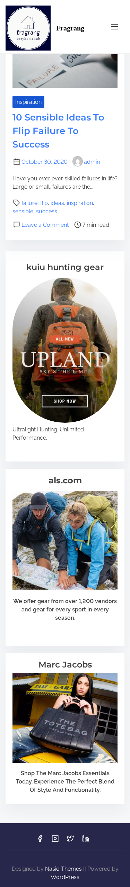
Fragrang (70, 28)
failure (29, 203)
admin (92, 162)
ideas (57, 203)
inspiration (80, 203)
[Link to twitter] (70, 840)
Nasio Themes (64, 869)
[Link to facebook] (39, 840)
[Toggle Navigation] (114, 26)
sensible (22, 211)
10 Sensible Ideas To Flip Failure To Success (58, 131)
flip (44, 203)
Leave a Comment (45, 225)
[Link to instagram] (55, 840)
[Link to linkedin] (85, 840)
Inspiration (28, 102)
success (46, 211)
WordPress (65, 877)
